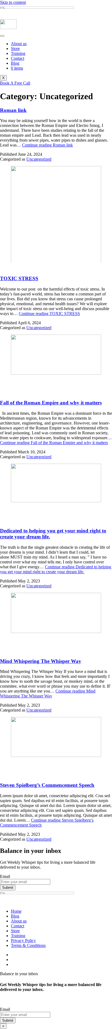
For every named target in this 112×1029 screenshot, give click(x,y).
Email (5, 876)
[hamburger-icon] (2, 36)
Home (16, 911)
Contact (17, 58)
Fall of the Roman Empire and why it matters (51, 403)
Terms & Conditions (28, 945)
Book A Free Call (15, 83)
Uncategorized (38, 159)
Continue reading (47, 145)
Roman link (13, 110)
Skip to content (13, 2)
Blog (15, 63)
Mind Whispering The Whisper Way (40, 661)
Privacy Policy (23, 940)
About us (19, 43)
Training (18, 53)
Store (15, 48)
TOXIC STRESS (19, 278)
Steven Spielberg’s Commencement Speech (47, 785)
